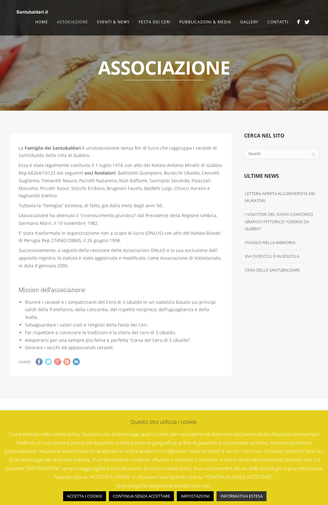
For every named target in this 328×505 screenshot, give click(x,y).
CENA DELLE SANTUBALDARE (272, 270)
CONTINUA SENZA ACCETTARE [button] (141, 496)
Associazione (72, 22)
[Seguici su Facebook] (298, 22)
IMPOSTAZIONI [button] (195, 496)
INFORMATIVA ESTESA (241, 496)
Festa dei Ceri (154, 22)
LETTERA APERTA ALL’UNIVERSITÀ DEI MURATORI (280, 197)
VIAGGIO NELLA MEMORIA (270, 242)
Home (41, 22)
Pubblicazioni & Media (205, 22)
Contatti (277, 22)
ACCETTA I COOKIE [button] (84, 496)
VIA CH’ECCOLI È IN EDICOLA (272, 256)
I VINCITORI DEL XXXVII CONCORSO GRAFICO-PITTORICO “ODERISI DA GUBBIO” (279, 221)
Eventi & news (113, 22)
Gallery (249, 22)
